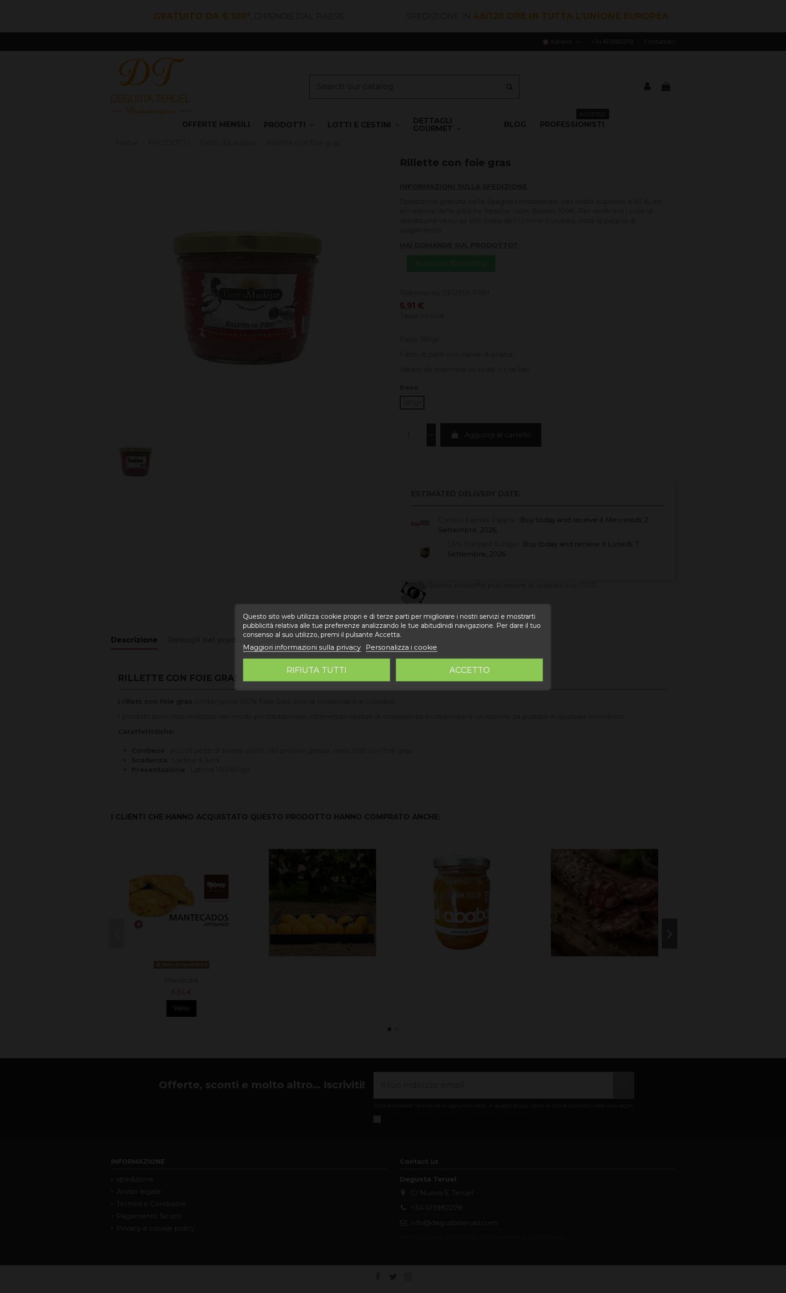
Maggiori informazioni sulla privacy (302, 647)
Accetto (469, 670)
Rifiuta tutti (317, 670)
